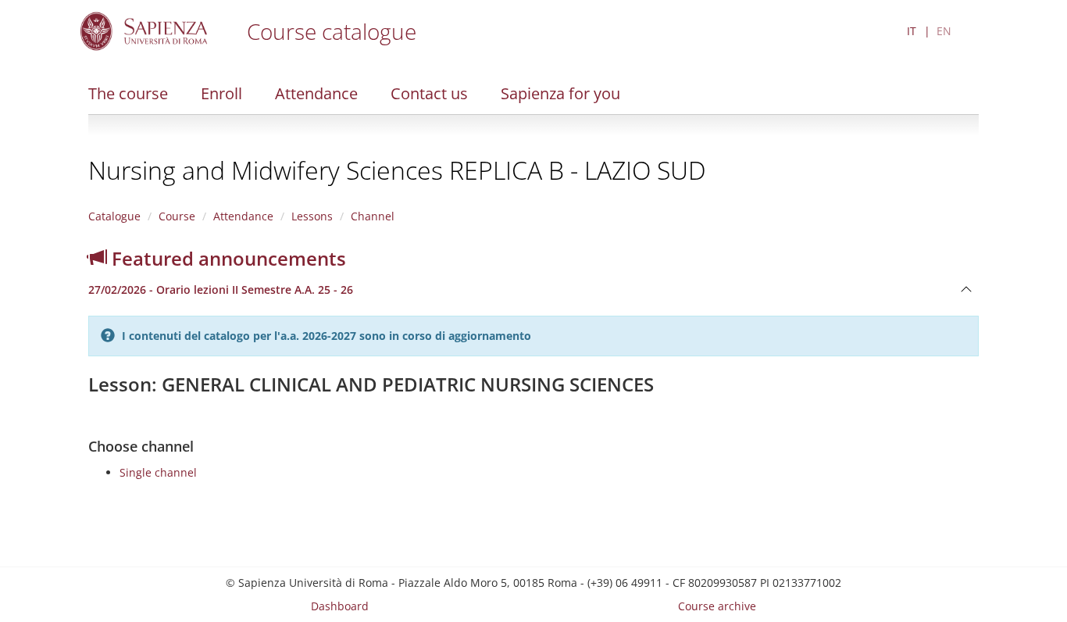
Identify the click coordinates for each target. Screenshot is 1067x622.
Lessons (312, 216)
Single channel (158, 472)
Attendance (316, 93)
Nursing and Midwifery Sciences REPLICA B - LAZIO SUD (397, 170)
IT (911, 30)
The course (128, 93)
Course (177, 216)
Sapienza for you (560, 93)
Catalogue (114, 216)
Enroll (221, 93)
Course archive (717, 606)
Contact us (429, 93)
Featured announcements (226, 258)
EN (944, 30)
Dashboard (340, 606)
